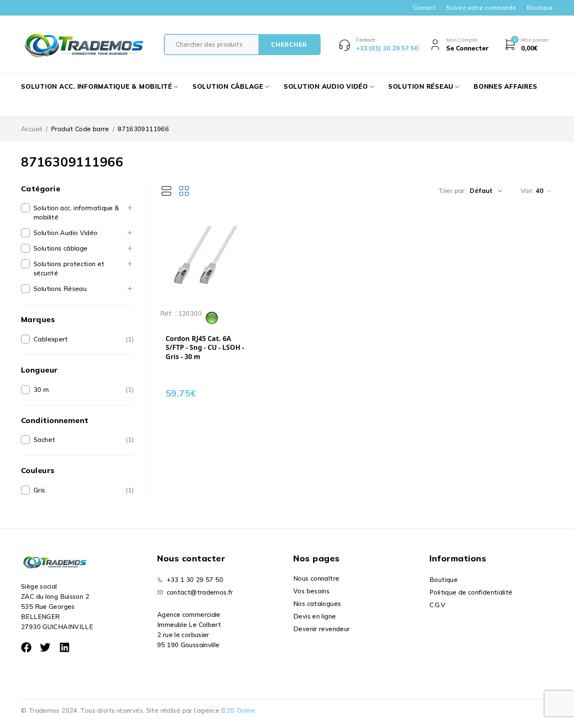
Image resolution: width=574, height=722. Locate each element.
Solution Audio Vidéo (66, 233)
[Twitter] (45, 647)
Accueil (31, 129)
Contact (424, 7)
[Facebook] (26, 647)
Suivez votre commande (481, 7)
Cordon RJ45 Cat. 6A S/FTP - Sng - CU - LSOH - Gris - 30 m (205, 347)
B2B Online (238, 710)
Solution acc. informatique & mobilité (76, 212)
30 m (41, 390)
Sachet (44, 440)
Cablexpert (51, 339)
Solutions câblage (60, 248)
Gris (39, 490)
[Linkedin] (64, 647)
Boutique (540, 7)
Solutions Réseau (60, 289)
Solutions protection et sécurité (69, 268)
